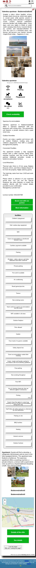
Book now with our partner (22, 202)
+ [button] (5, 500)
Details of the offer (18, 532)
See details (18, 540)
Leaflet (22, 526)
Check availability (13, 114)
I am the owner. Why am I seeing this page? (13, 547)
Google (27, 561)
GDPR (29, 564)
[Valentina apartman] (18, 41)
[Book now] (33, 9)
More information (22, 208)
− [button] (5, 503)
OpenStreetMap (29, 526)
